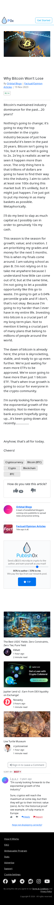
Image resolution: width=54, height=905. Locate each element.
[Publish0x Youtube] (47, 881)
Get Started (43, 20)
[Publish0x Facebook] (6, 881)
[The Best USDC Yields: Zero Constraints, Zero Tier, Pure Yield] (27, 624)
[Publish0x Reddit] (31, 881)
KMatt (16, 650)
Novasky (18, 699)
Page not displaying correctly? (27, 824)
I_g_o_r (14, 778)
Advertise (9, 862)
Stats (6, 856)
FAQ (6, 844)
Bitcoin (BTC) (34, 462)
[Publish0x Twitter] (14, 881)
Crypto (12, 468)
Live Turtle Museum (15, 741)
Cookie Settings (12, 874)
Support (8, 868)
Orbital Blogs (14, 83)
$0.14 (7, 93)
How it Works (11, 838)
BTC (12, 474)
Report (39, 816)
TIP (28, 581)
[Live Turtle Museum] (27, 724)
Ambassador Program (15, 850)
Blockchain (29, 468)
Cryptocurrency (14, 462)
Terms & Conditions (40, 888)
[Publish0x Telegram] (23, 881)
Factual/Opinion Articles (31, 526)
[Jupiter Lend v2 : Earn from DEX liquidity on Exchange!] (27, 674)
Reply (27, 816)
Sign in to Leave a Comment (28, 765)
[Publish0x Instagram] (39, 881)
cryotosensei (20, 746)
